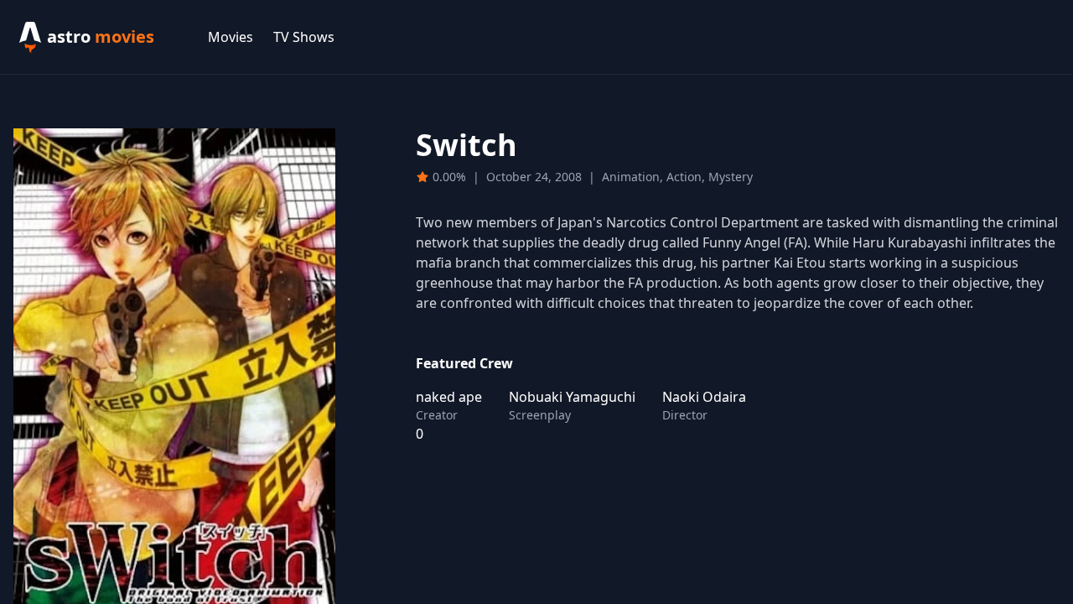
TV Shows (303, 37)
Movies (230, 37)
